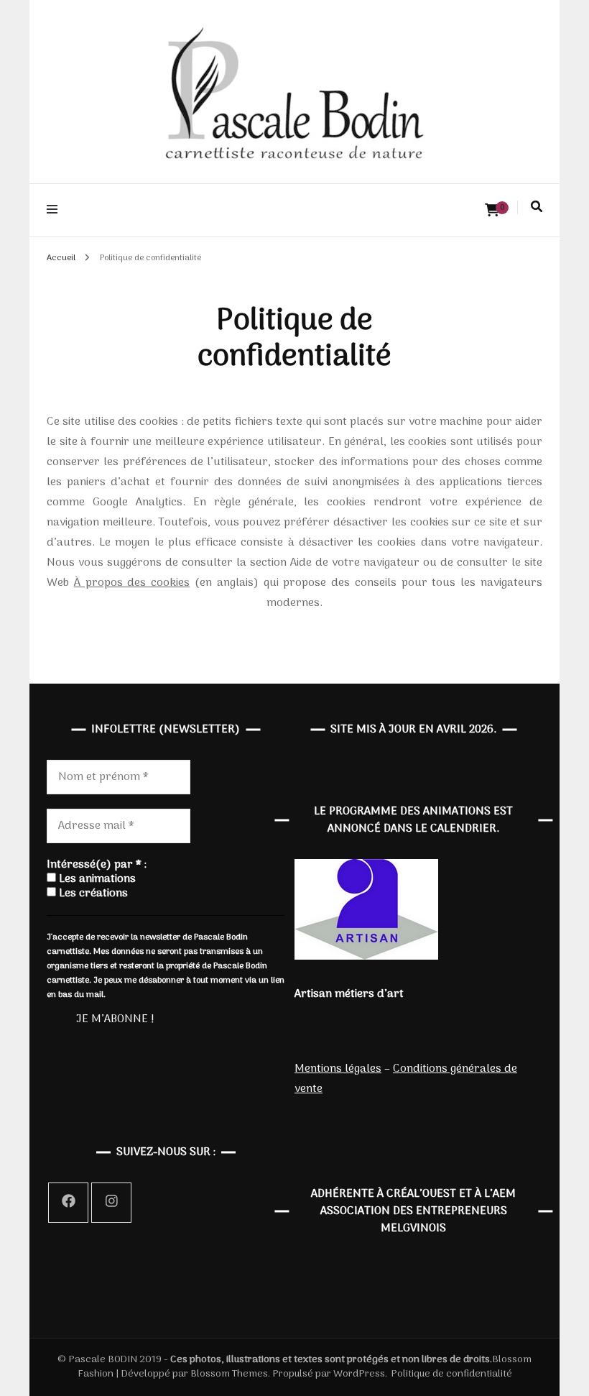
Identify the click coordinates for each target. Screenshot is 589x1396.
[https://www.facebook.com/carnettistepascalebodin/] (68, 1203)
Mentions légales (337, 1069)
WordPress (359, 1374)
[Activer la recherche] (536, 207)
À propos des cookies (132, 583)
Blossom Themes (228, 1374)
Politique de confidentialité (451, 1374)
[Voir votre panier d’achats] (492, 211)
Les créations (92, 893)
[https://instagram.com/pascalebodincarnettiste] (111, 1203)
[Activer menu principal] (56, 210)
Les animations (96, 879)
